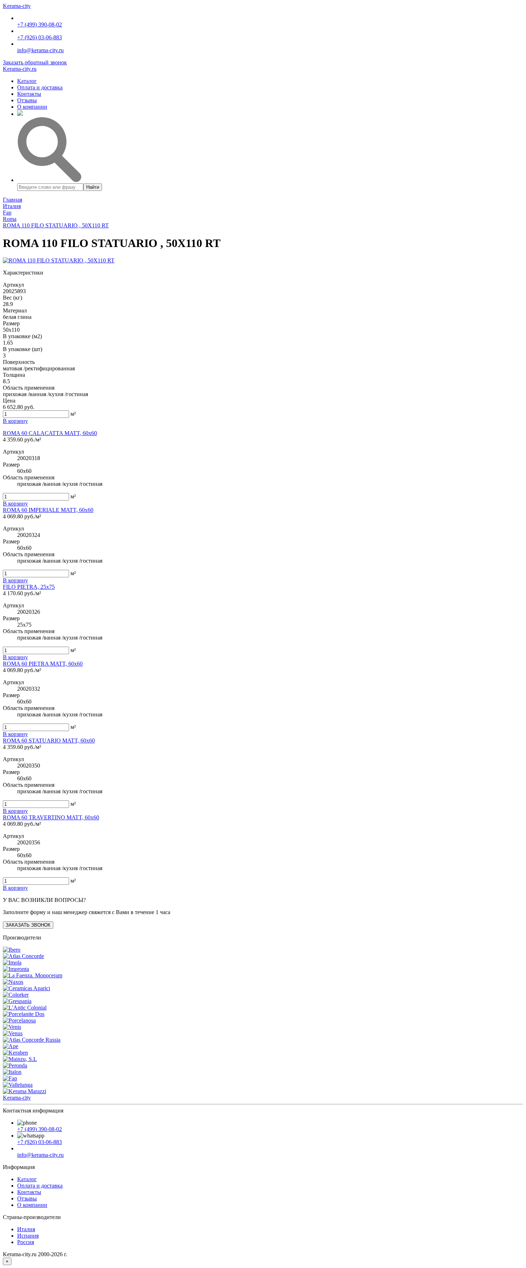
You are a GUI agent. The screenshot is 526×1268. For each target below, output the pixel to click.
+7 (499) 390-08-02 (39, 24)
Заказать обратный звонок (35, 62)
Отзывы (27, 100)
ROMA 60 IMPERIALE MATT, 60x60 (48, 510)
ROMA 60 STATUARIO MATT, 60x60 (49, 740)
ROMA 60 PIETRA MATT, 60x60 (43, 664)
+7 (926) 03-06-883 (39, 37)
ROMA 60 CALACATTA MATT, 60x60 (50, 433)
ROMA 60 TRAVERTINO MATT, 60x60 (51, 817)
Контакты (29, 94)
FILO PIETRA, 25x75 (29, 587)
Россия (25, 1242)
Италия (26, 1229)
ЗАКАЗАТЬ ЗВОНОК (28, 925)
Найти (92, 187)
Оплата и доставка (40, 87)
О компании (32, 107)
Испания (28, 1236)
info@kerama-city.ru (40, 50)
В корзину (15, 503)
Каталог (27, 81)
